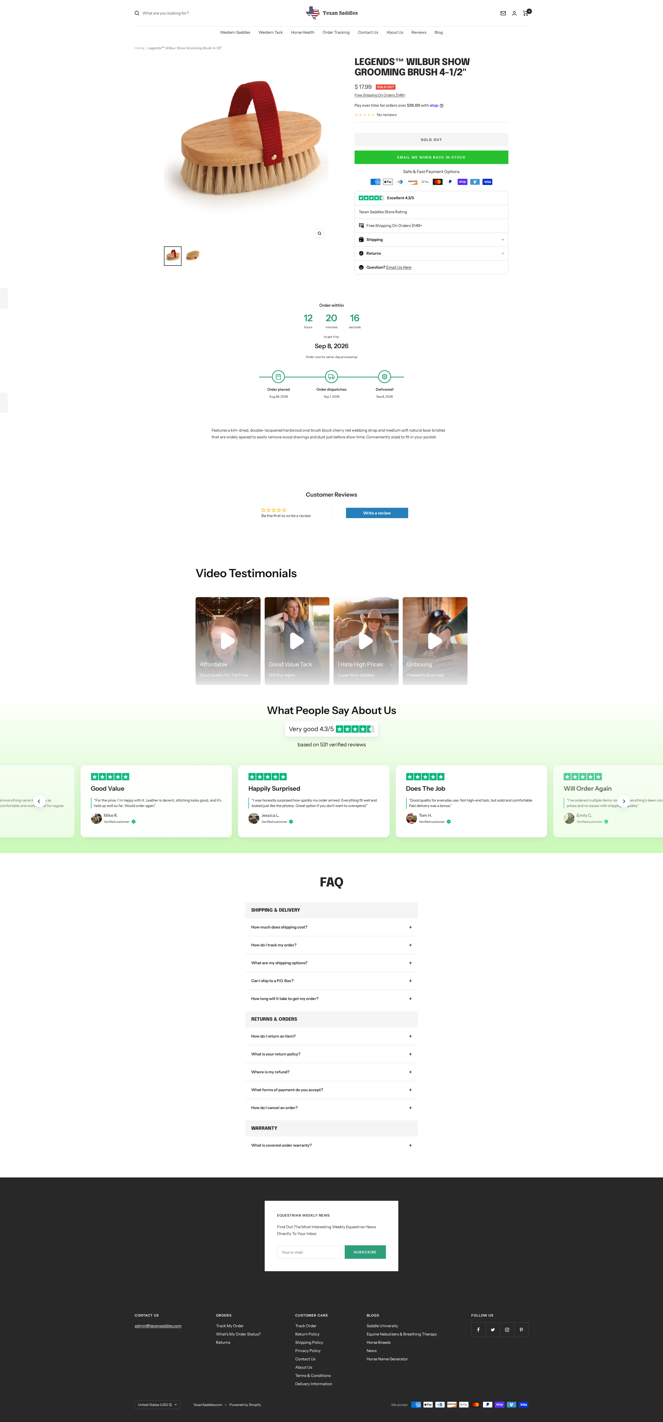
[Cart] (525, 13)
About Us (394, 32)
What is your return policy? (275, 1054)
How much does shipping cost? (279, 927)
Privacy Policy (308, 1350)
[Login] (514, 13)
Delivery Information (313, 1383)
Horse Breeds (379, 1342)
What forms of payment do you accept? (287, 1089)
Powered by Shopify (245, 1405)
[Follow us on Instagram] (507, 1330)
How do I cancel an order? (274, 1107)
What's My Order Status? (238, 1334)
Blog (439, 32)
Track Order (305, 1325)
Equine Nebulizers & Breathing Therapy (402, 1334)
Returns (223, 1342)
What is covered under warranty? (281, 1145)
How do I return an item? (273, 1036)
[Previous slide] (39, 801)
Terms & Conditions (313, 1375)
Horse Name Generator (387, 1358)
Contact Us (368, 32)
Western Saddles (235, 32)
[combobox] (181, 13)
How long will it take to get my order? (285, 998)
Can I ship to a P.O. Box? (272, 980)
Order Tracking (336, 32)
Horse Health (302, 32)
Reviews (419, 32)
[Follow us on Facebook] (478, 1330)
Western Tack (270, 32)
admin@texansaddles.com (158, 1325)
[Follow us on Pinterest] (521, 1330)
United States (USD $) (155, 1405)
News (372, 1350)
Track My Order (230, 1325)
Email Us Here (398, 267)
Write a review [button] (377, 513)
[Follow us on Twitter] (493, 1330)
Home (139, 48)
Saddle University (382, 1325)
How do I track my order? (274, 944)
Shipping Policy (309, 1342)
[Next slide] (623, 801)
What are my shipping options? (279, 962)
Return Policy (307, 1334)
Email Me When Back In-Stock (431, 157)
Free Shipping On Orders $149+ (380, 95)
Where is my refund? (270, 1071)
